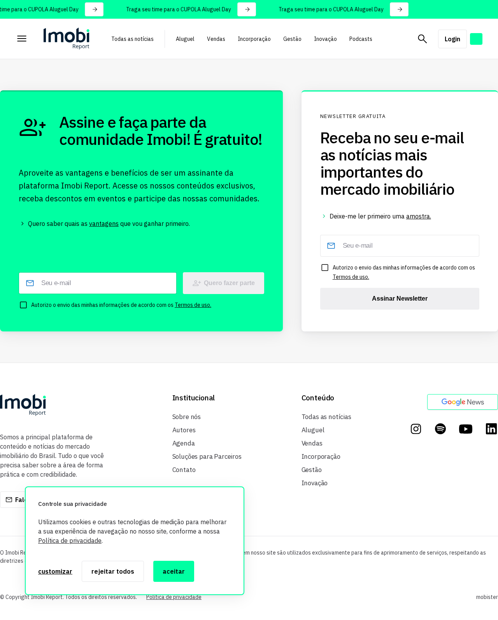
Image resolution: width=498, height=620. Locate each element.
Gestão (292, 38)
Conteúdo (318, 398)
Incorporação (254, 38)
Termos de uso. (193, 304)
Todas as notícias (132, 38)
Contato (184, 469)
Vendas (216, 38)
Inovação (325, 38)
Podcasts (360, 38)
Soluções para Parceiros (207, 456)
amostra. (418, 216)
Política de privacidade (70, 540)
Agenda (183, 443)
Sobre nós (186, 416)
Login (452, 39)
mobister (487, 597)
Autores (184, 430)
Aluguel (185, 38)
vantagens (104, 223)
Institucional (193, 398)
